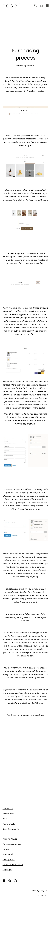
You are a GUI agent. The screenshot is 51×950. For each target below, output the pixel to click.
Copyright (7, 869)
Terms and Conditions (13, 864)
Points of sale (9, 824)
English (41, 895)
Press (5, 818)
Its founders (8, 813)
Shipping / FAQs (10, 839)
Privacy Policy (9, 859)
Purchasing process (12, 844)
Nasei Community (11, 829)
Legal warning (9, 854)
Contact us (8, 808)
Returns (6, 849)
